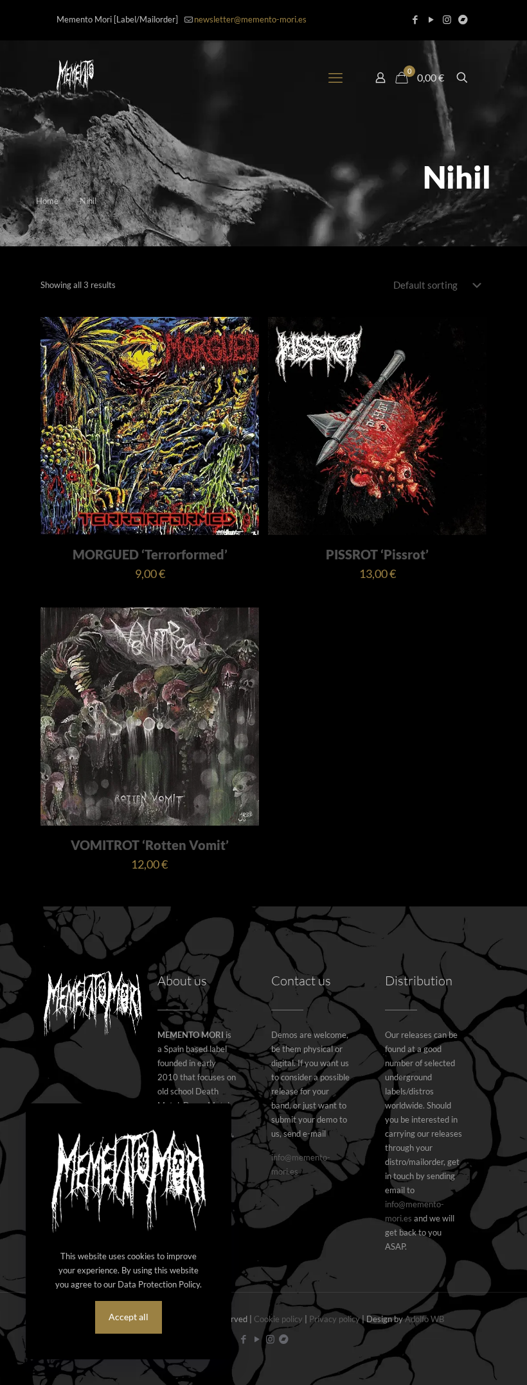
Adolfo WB (424, 1319)
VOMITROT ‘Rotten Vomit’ (150, 845)
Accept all (128, 1316)
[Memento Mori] (75, 77)
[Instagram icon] (447, 19)
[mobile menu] (335, 78)
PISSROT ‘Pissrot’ (377, 554)
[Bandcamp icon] (463, 19)
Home (47, 201)
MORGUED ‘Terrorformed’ (150, 554)
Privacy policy (334, 1319)
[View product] (241, 362)
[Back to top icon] (465, 1358)
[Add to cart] (241, 334)
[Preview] (241, 390)
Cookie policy (278, 1319)
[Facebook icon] (415, 19)
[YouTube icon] (431, 19)
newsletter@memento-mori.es (250, 19)
